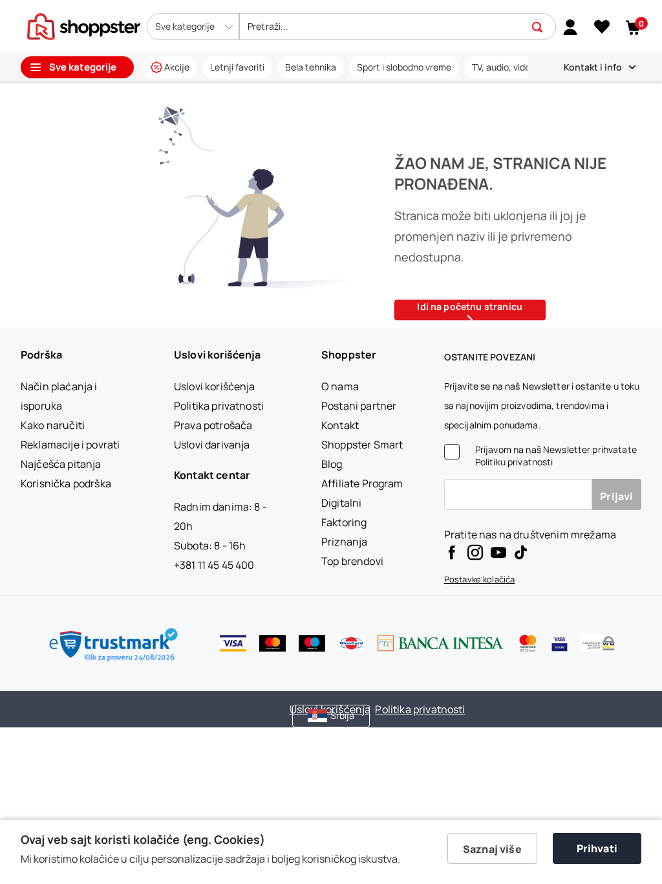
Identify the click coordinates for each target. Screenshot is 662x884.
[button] (193, 26)
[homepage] (83, 25)
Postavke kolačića (479, 579)
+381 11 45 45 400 (214, 565)
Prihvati (597, 848)
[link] (570, 26)
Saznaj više (492, 849)
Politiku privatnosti (514, 462)
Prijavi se (616, 499)
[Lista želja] (602, 27)
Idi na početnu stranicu (469, 306)
